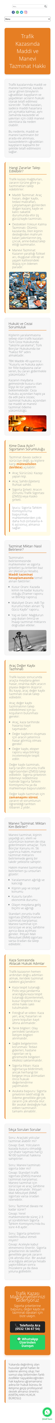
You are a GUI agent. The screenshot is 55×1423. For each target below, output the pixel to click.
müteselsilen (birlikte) (22, 465)
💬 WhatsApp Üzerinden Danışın (27, 1342)
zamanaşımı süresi (23, 797)
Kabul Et (12, 1414)
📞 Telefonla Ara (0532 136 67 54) (27, 1327)
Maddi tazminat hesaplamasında (21, 576)
